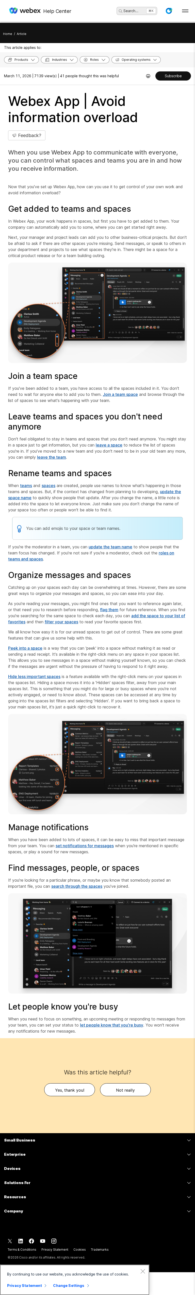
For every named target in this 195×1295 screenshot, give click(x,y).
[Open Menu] (185, 10)
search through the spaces (76, 886)
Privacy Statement (54, 1249)
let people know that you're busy (111, 1025)
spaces (48, 485)
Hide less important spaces (34, 676)
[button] (168, 10)
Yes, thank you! (69, 1090)
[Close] (142, 1271)
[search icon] (120, 11)
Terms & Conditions (22, 1249)
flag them (109, 609)
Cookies (79, 1249)
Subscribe (173, 76)
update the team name (110, 546)
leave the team (51, 457)
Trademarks (100, 1249)
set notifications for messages (85, 845)
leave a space (109, 445)
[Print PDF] (148, 76)
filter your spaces (61, 621)
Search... (130, 11)
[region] (74, 1280)
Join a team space (120, 394)
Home (7, 34)
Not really (125, 1090)
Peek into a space (25, 648)
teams (26, 485)
